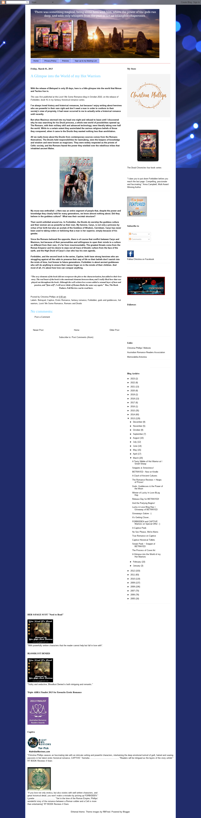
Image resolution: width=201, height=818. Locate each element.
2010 (133, 579)
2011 (133, 574)
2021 (133, 386)
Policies (65, 61)
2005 (133, 598)
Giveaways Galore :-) (141, 513)
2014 (133, 414)
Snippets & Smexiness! (143, 468)
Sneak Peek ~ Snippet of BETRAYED (143, 545)
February (137, 562)
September (138, 434)
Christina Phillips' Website (139, 348)
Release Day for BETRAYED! (145, 499)
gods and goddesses (107, 300)
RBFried (106, 812)
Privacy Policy (50, 61)
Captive (50, 300)
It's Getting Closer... (141, 517)
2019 (133, 394)
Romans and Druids (73, 303)
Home (36, 61)
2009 (133, 583)
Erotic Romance (62, 300)
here (91, 288)
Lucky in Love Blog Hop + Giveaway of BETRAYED (145, 508)
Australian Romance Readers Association (146, 352)
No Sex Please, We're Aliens (145, 532)
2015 (133, 410)
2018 (133, 398)
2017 (133, 402)
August (136, 438)
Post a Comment (42, 317)
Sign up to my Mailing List (86, 61)
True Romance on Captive (144, 536)
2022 (133, 382)
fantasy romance (79, 300)
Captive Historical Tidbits (143, 540)
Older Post (114, 330)
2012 (133, 571)
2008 (133, 586)
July (135, 442)
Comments (136, 239)
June (135, 446)
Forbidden (92, 300)
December (138, 422)
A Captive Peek (139, 528)
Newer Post (38, 330)
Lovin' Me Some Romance (71, 97)
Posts (134, 234)
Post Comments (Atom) (82, 337)
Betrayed (42, 300)
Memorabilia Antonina (137, 357)
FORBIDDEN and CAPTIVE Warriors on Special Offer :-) (146, 522)
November (138, 426)
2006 (133, 594)
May (135, 450)
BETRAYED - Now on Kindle (145, 472)
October (137, 430)
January (137, 566)
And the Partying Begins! (143, 503)
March (136, 458)
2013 (133, 418)
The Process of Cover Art (143, 550)
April (135, 454)
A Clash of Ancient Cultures (144, 476)
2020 (133, 390)
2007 (133, 591)
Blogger (126, 812)
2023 (133, 378)
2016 (133, 406)
